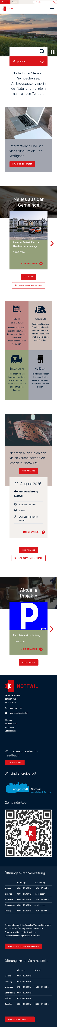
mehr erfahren (31, 532)
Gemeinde (5, 2)
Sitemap (8, 720)
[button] (51, 8)
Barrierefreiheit (11, 724)
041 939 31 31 (16, 708)
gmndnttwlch (19, 713)
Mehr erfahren (29, 263)
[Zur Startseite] (8, 9)
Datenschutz (10, 731)
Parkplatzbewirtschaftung (26, 635)
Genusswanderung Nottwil (26, 493)
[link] (16, 325)
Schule (14, 2)
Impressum (9, 727)
